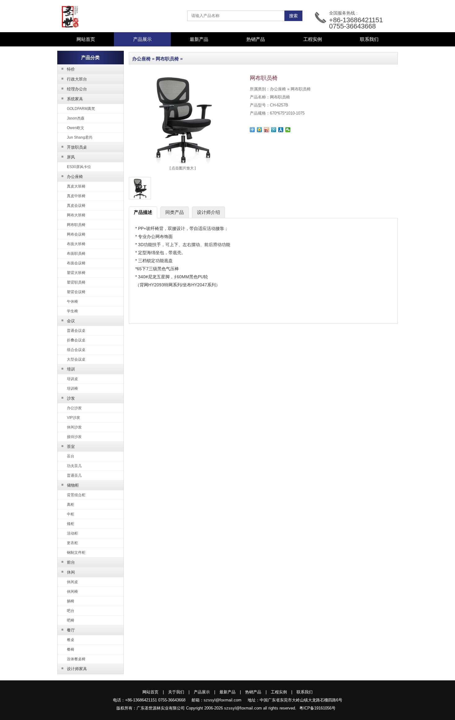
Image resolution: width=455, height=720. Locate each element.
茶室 (68, 446)
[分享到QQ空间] (259, 129)
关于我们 (176, 692)
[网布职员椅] (182, 162)
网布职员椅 (167, 58)
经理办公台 (74, 88)
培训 (68, 369)
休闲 (68, 572)
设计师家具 (74, 668)
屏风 (68, 156)
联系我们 (369, 39)
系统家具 (72, 98)
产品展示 (202, 692)
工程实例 (312, 39)
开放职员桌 (74, 147)
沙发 (68, 398)
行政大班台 (74, 78)
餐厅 (68, 629)
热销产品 (255, 39)
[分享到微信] (288, 129)
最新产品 (199, 39)
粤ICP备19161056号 (317, 708)
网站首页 (85, 39)
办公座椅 (72, 176)
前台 (68, 562)
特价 (68, 69)
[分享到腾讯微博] (273, 129)
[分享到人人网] (281, 129)
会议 (68, 320)
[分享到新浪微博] (266, 129)
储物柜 (70, 485)
